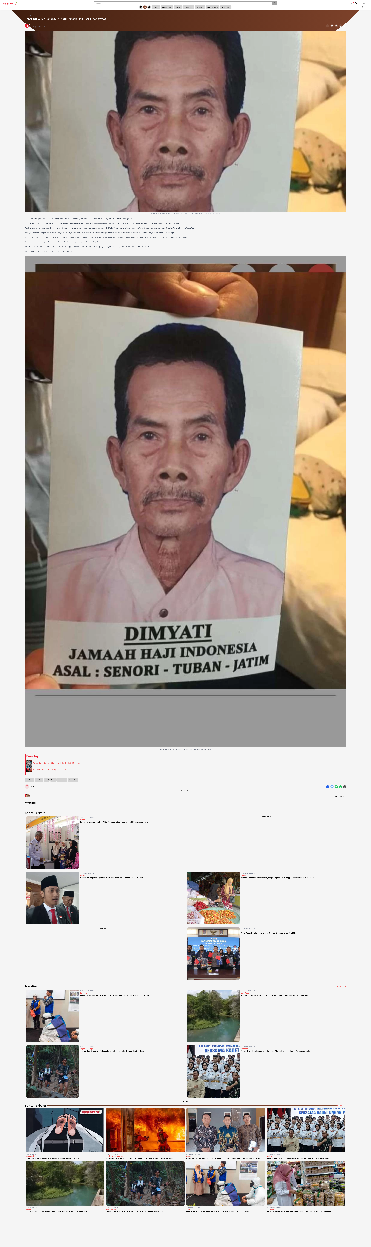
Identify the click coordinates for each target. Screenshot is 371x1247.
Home (26, 15)
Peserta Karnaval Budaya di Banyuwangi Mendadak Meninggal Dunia (52, 1158)
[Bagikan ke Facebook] (328, 26)
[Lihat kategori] (361, 7)
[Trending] (140, 7)
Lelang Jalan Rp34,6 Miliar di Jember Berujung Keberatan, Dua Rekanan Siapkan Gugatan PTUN (223, 1158)
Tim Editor (338, 796)
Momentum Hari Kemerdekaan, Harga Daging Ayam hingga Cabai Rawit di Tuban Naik (277, 878)
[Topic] (149, 7)
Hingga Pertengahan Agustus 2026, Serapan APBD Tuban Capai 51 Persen (111, 878)
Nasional (178, 7)
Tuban (41, 15)
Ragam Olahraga (86, 1049)
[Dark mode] (356, 3)
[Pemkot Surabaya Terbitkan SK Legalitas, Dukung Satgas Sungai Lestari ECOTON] (52, 1016)
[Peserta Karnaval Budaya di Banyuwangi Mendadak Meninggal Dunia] (65, 1130)
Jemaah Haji (62, 780)
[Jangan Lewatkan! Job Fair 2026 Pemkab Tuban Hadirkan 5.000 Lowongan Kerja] (52, 842)
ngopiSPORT (189, 7)
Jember (188, 1156)
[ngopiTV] (352, 3)
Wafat (47, 780)
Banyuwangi (30, 1156)
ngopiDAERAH (166, 7)
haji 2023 (39, 780)
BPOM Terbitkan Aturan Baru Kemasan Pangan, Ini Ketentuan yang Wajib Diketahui (299, 1211)
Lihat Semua (341, 986)
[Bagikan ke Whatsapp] (340, 26)
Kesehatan (200, 7)
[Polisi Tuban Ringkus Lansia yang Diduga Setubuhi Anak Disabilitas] (213, 953)
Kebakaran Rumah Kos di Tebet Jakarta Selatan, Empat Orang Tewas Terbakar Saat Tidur (139, 1158)
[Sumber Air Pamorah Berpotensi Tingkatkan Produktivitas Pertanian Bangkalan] (213, 1016)
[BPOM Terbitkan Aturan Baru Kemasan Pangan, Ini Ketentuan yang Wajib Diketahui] (306, 1183)
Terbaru (155, 7)
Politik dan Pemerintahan (114, 1156)
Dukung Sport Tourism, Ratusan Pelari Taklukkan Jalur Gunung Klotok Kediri (112, 1051)
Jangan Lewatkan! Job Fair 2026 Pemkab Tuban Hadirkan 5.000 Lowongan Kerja (114, 822)
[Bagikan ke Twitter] (332, 26)
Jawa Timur (245, 993)
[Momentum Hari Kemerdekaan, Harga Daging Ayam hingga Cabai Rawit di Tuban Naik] (213, 898)
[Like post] (27, 786)
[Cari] (274, 3)
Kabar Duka (73, 780)
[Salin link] (344, 26)
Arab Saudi (29, 780)
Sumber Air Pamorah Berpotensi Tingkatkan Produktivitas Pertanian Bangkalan (275, 995)
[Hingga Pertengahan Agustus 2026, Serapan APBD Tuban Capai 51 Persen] (52, 898)
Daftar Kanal (226, 7)
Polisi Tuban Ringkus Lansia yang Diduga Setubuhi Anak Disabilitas (269, 933)
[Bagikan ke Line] (336, 26)
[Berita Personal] (145, 7)
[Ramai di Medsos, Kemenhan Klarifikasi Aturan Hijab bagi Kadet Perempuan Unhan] (213, 1071)
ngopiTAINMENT (212, 7)
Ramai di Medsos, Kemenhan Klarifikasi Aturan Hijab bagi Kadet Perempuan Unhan (276, 1051)
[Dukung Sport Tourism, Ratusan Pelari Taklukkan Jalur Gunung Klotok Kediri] (52, 1071)
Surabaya (83, 993)
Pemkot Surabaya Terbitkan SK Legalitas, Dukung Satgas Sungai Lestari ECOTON (114, 995)
